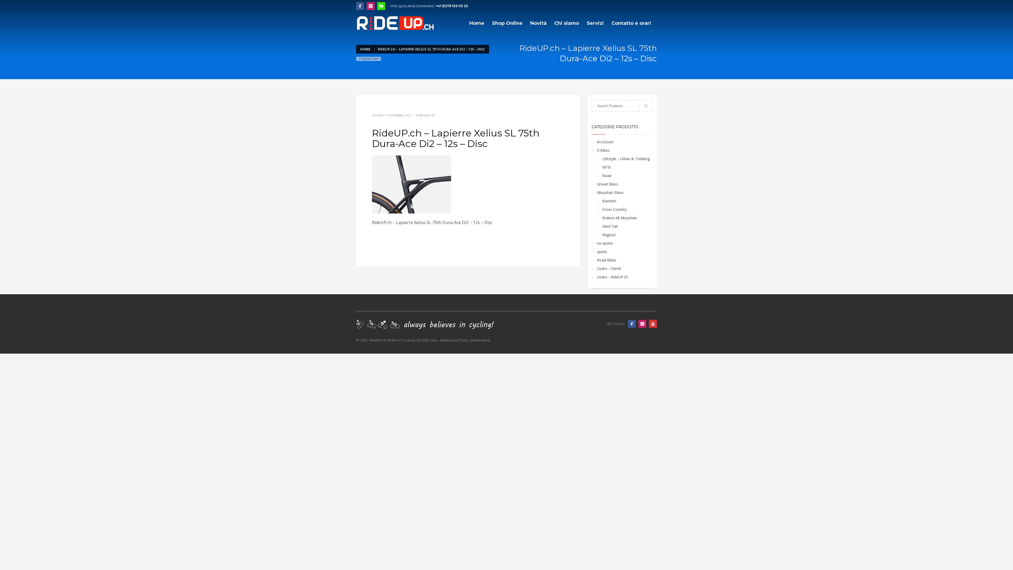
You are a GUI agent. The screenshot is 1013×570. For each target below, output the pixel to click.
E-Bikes (603, 150)
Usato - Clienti (609, 268)
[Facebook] (360, 6)
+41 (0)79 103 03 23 (452, 6)
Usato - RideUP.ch (612, 276)
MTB (606, 167)
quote (602, 251)
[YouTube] (653, 324)
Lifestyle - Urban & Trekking (626, 158)
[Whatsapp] (381, 6)
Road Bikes (606, 260)
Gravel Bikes (607, 184)
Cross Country (614, 209)
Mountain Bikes (610, 192)
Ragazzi (608, 234)
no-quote (605, 243)
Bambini (609, 200)
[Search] (646, 105)
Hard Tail (610, 226)
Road (606, 175)
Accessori (605, 141)
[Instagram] (371, 6)
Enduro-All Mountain (619, 217)
